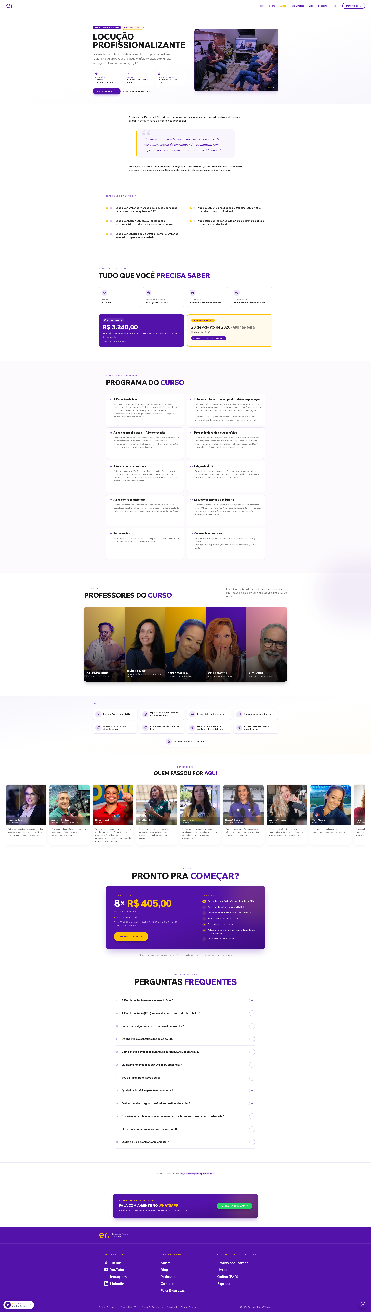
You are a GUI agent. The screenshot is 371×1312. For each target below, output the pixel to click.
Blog (311, 5)
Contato (167, 1283)
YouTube (117, 1269)
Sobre (272, 5)
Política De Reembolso (152, 1307)
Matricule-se (352, 5)
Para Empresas (173, 1290)
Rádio (335, 5)
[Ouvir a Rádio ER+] (8, 1305)
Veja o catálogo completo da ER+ (197, 1173)
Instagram (118, 1276)
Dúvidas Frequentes (108, 1307)
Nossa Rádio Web (129, 1307)
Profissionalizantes (232, 1263)
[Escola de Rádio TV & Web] (104, 1235)
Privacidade (172, 1307)
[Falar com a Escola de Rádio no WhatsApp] (363, 1304)
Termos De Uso (188, 1307)
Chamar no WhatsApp (236, 1206)
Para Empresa (297, 5)
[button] (119, 297)
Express (223, 1283)
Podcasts (322, 5)
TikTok (115, 1263)
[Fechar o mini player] (31, 1305)
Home (261, 5)
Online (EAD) (227, 1276)
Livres (222, 1269)
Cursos (283, 5)
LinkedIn (117, 1283)
